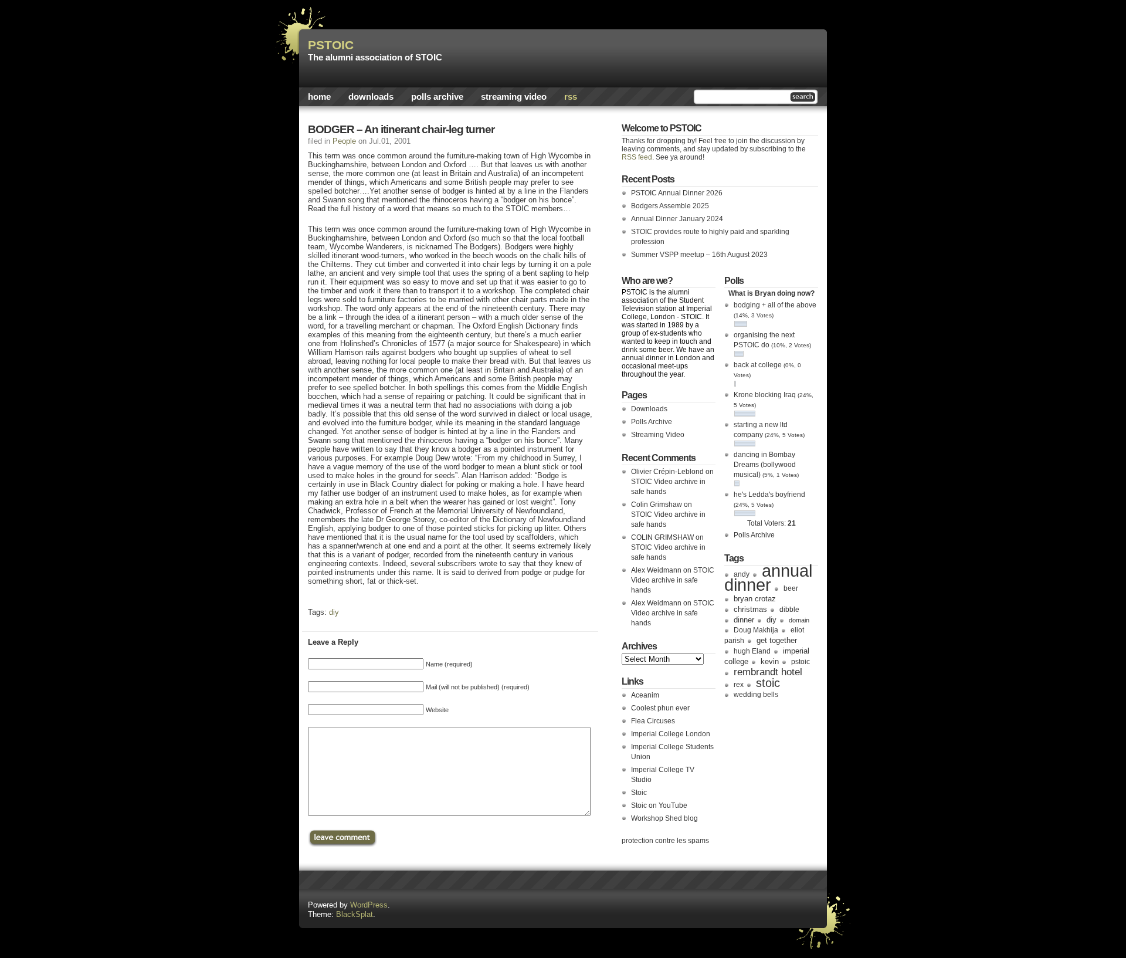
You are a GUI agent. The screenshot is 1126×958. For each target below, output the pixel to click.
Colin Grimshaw (656, 504)
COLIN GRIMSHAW (662, 537)
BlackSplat (354, 914)
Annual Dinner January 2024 (677, 219)
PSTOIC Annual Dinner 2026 (677, 193)
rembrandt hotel (768, 672)
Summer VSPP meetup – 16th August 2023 (699, 254)
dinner (744, 619)
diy (334, 612)
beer (791, 588)
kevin (770, 661)
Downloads (371, 96)
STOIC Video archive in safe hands (672, 580)
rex (739, 685)
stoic (768, 682)
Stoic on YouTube (659, 805)
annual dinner (768, 577)
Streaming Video (514, 96)
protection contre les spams (665, 841)
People (344, 141)
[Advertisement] (681, 55)
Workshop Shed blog (664, 818)
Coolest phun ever (660, 708)
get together (777, 640)
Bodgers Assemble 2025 (670, 206)
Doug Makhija (756, 630)
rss (570, 96)
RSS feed (637, 157)
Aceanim (645, 695)
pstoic (800, 662)
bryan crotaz (755, 598)
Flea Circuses (653, 721)
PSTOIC (331, 45)
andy (741, 574)
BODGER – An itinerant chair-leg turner (401, 129)
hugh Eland (752, 651)
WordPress (369, 905)
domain (799, 620)
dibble (789, 609)
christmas (750, 609)
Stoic (639, 792)
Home (319, 96)
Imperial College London (670, 734)
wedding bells (756, 694)
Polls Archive (437, 96)
